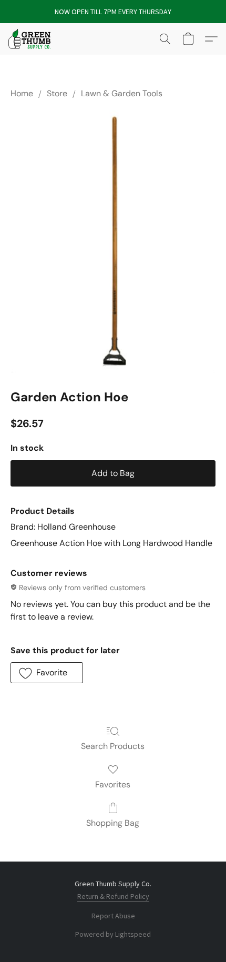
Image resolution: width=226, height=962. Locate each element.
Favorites (112, 784)
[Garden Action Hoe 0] (113, 241)
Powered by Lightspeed (113, 934)
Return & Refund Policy (113, 896)
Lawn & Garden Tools (121, 93)
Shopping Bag (112, 822)
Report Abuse (113, 915)
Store (57, 93)
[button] (30, 39)
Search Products (113, 746)
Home (22, 93)
